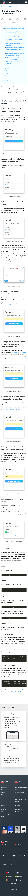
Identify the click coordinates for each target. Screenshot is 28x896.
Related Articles (7, 80)
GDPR (2, 811)
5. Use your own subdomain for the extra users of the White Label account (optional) (15, 49)
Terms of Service (5, 814)
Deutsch (10, 872)
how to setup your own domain (11, 304)
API (16, 794)
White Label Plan (13, 6)
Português (19, 876)
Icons (7, 73)
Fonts (7, 71)
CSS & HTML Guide (16, 691)
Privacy (3, 816)
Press (2, 789)
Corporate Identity (5, 819)
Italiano (10, 880)
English (20, 872)
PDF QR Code (18, 785)
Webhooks (17, 797)
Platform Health (5, 797)
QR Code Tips (18, 809)
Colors (7, 68)
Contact (3, 792)
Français (20, 880)
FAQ (17, 811)
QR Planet (9, 2)
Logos (7, 75)
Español (10, 876)
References (4, 787)
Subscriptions (4, 6)
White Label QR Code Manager (20, 800)
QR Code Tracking (19, 792)
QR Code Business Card (21, 787)
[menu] (26, 1)
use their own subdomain (19, 352)
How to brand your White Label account (14, 28)
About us (3, 809)
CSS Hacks (6, 66)
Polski (15, 883)
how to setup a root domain (13, 409)
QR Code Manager (19, 789)
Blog (2, 794)
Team (2, 785)
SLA (2, 821)
